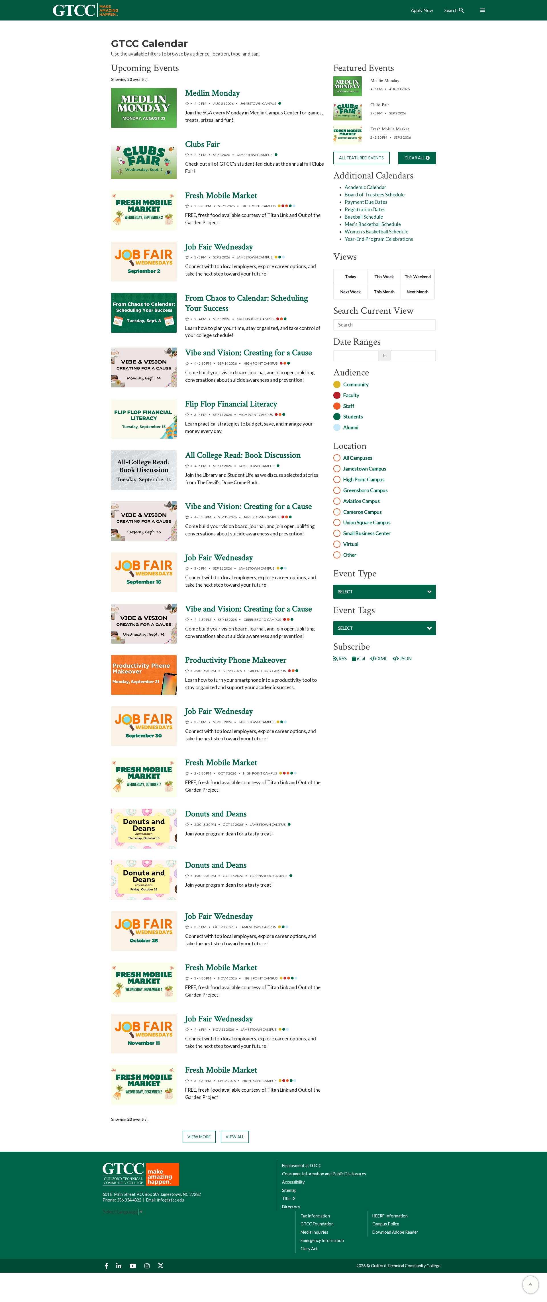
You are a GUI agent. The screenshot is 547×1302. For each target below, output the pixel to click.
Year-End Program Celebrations (379, 239)
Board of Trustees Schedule (375, 195)
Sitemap (289, 1190)
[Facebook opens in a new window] (107, 1266)
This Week (384, 276)
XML (382, 659)
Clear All (415, 157)
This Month (384, 291)
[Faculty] (282, 206)
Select (345, 591)
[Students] (279, 104)
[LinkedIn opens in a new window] (119, 1266)
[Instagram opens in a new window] (147, 1266)
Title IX (288, 1198)
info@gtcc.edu (170, 1200)
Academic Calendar (365, 187)
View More (199, 1136)
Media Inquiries (314, 1232)
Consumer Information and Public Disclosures (324, 1173)
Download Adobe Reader (395, 1232)
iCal (360, 659)
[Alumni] (294, 206)
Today (350, 276)
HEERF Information (390, 1215)
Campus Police (385, 1223)
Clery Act (309, 1248)
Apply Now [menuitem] (422, 10)
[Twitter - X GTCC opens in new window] (161, 1266)
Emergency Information (322, 1240)
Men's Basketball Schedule (373, 224)
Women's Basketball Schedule (376, 232)
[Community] (279, 206)
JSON (405, 659)
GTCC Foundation (317, 1223)
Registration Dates (365, 209)
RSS (342, 659)
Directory (291, 1206)
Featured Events (361, 157)
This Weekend (418, 276)
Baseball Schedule (364, 217)
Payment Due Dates (366, 202)
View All (235, 1136)
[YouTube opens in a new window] (134, 1266)
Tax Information (315, 1215)
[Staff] (286, 206)
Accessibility (293, 1182)
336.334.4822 (129, 1200)
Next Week (350, 291)
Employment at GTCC (301, 1165)
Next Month (417, 291)
